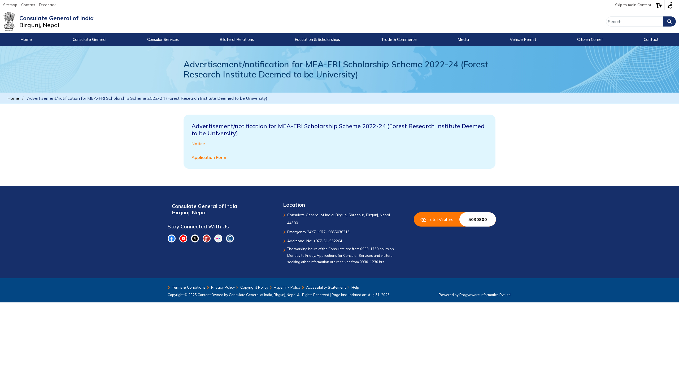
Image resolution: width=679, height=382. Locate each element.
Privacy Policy (223, 287)
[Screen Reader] (670, 5)
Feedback (47, 4)
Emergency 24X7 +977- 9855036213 (318, 231)
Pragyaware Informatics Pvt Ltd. (485, 295)
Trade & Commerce (399, 39)
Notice (198, 143)
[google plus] (207, 238)
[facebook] (172, 238)
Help (355, 287)
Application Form (208, 157)
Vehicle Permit (523, 39)
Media (463, 39)
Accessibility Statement (326, 287)
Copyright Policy (254, 287)
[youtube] (183, 238)
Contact (28, 4)
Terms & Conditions (189, 287)
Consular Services (163, 39)
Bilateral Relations (237, 39)
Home (26, 39)
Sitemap (10, 4)
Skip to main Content (633, 4)
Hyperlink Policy (287, 287)
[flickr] (218, 238)
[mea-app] (230, 238)
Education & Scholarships (317, 39)
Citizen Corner (590, 39)
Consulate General (89, 39)
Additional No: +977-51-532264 (314, 240)
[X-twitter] (195, 238)
